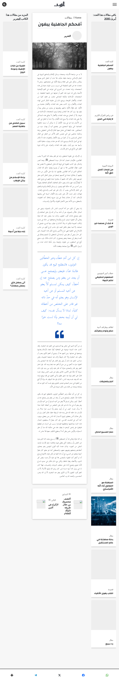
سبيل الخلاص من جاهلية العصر (17, 125)
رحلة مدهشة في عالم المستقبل (105, 541)
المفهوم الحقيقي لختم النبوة (104, 279)
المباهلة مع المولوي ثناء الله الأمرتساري (105, 486)
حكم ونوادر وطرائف (103, 330)
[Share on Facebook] (83, 675)
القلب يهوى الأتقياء (103, 593)
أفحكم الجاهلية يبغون (105, 67)
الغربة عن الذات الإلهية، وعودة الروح (17, 69)
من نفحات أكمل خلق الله (105, 171)
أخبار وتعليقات (106, 381)
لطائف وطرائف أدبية (105, 327)
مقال (111, 377)
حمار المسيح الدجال (104, 432)
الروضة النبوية (107, 166)
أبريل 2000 (110, 18)
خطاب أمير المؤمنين (105, 273)
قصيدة (110, 219)
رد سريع (109, 643)
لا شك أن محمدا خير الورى (103, 225)
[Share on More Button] (12, 675)
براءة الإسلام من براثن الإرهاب (17, 179)
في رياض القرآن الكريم (104, 115)
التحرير (17, 18)
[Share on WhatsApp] (107, 675)
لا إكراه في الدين (105, 119)
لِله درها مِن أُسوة (16, 231)
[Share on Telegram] (36, 675)
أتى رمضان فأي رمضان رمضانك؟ (17, 284)
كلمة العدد (109, 61)
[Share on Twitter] (59, 675)
